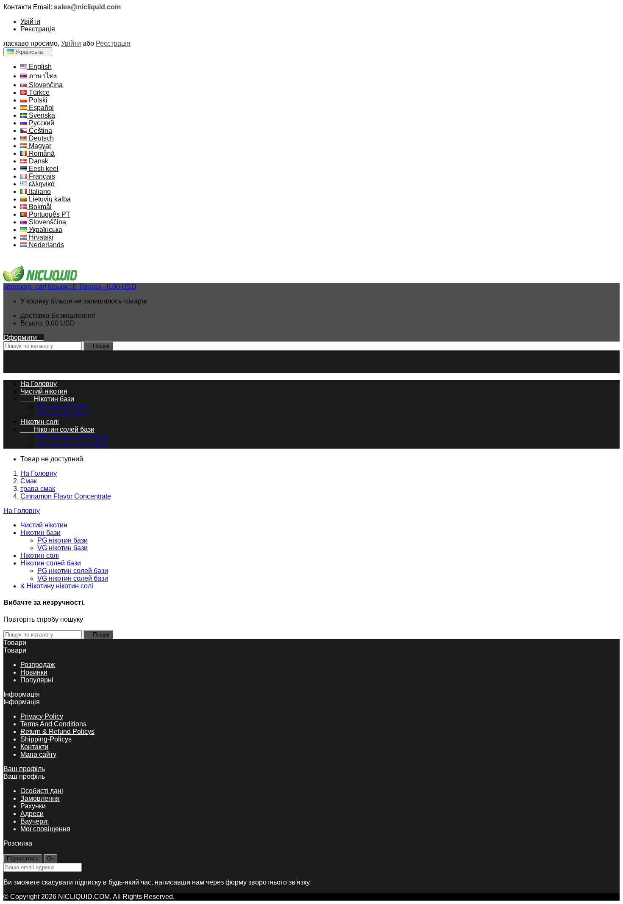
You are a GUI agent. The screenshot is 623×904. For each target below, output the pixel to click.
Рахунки (33, 806)
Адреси (32, 813)
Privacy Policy (41, 716)
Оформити (23, 337)
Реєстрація (37, 29)
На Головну (21, 510)
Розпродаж (37, 664)
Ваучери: (34, 821)
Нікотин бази (47, 398)
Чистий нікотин (43, 391)
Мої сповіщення (45, 828)
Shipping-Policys (46, 739)
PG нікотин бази (62, 406)
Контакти (17, 7)
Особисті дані (41, 790)
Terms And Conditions (53, 724)
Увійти (30, 21)
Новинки (33, 672)
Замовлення (40, 798)
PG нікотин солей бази (72, 437)
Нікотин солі (39, 421)
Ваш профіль (24, 768)
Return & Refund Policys (57, 731)
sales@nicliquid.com (87, 7)
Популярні (36, 680)
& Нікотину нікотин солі (56, 586)
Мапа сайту (38, 754)
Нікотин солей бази (57, 429)
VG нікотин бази (62, 414)
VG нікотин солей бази (72, 444)
